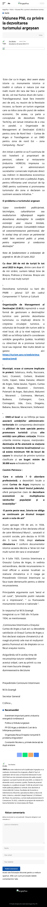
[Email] (16, 35)
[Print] (19, 35)
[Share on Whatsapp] (12, 35)
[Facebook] (43, 764)
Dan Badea (12, 41)
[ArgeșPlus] (23, 3)
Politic (7, 13)
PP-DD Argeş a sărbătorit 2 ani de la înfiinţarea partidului (20, 729)
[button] (5, 3)
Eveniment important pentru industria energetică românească (21, 717)
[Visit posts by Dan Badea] (5, 42)
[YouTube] (25, 897)
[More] (23, 35)
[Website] (41, 764)
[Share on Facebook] (8, 35)
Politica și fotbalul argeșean (17, 723)
